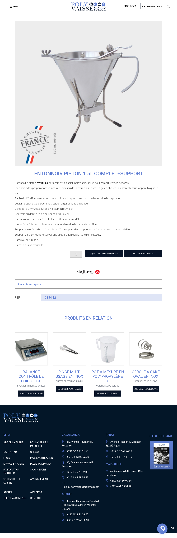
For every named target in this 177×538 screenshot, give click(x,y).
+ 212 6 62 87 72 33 (77, 456)
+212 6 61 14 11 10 (121, 456)
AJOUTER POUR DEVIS (143, 253)
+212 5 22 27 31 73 (77, 451)
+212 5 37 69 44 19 (121, 451)
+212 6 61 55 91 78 (121, 486)
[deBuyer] (88, 273)
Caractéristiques (29, 284)
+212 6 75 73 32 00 (77, 472)
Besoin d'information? (105, 253)
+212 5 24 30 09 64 (121, 480)
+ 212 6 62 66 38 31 (77, 520)
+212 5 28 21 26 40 (77, 514)
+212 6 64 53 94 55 (77, 477)
